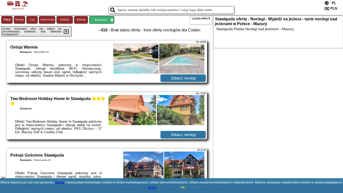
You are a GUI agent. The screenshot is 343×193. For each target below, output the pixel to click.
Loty (32, 19)
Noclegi (19, 19)
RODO (152, 187)
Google (60, 182)
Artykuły (81, 19)
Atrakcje (64, 19)
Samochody (47, 19)
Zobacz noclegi (183, 78)
